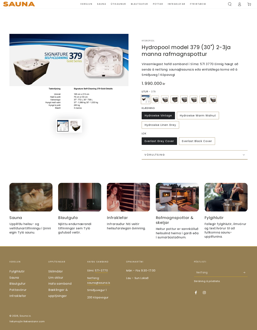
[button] (230, 4)
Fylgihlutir (17, 271)
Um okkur (55, 277)
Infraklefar (17, 296)
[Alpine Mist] (165, 99)
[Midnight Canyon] (174, 99)
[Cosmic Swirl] (184, 99)
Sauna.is (25, 315)
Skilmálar (55, 271)
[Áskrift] (245, 272)
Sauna (14, 277)
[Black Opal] (203, 99)
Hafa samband (59, 283)
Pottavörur (18, 290)
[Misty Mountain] (194, 99)
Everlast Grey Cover (159, 141)
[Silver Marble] (155, 99)
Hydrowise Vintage (158, 115)
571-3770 (101, 270)
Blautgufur (17, 283)
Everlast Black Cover (197, 141)
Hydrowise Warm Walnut (198, 115)
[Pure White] (213, 99)
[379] (146, 99)
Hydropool (148, 41)
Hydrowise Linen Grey (160, 125)
